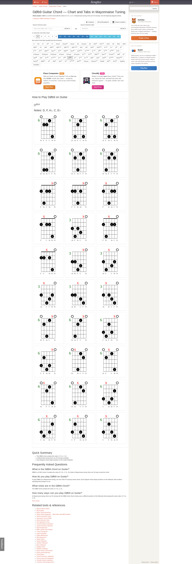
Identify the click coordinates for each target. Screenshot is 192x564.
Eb (69, 36)
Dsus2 (58, 44)
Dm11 (119, 58)
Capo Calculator (41, 533)
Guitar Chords (43, 6)
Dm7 (53, 51)
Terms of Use (145, 562)
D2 (90, 44)
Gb (78, 36)
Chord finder (40, 554)
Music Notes (40, 510)
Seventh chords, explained (45, 560)
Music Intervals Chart (43, 520)
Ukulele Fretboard (42, 543)
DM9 (43, 61)
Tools (45, 2)
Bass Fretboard (41, 545)
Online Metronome (42, 535)
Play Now (144, 68)
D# (96, 36)
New (37, 2)
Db (65, 36)
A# (114, 36)
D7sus (112, 54)
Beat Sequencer (41, 537)
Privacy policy (154, 562)
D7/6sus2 (36, 54)
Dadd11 (122, 61)
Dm (38, 44)
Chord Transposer (42, 531)
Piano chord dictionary (43, 552)
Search (67, 28)
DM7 (47, 51)
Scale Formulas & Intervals (45, 526)
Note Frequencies (42, 527)
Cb (60, 36)
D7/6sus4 (45, 54)
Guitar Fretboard (41, 541)
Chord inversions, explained (45, 556)
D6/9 (124, 44)
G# (109, 36)
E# (101, 36)
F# (105, 36)
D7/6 (117, 51)
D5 (78, 44)
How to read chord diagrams (45, 558)
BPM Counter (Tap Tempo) (45, 529)
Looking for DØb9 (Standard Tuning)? (44, 18)
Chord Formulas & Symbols (45, 524)
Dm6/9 (102, 61)
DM (35, 47)
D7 (41, 47)
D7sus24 (76, 54)
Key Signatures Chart (43, 522)
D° (52, 44)
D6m (118, 44)
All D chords (35, 501)
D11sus (86, 61)
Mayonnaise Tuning (55, 6)
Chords (35, 6)
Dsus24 (84, 44)
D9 (108, 61)
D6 (113, 44)
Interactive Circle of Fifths (44, 518)
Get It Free (49, 87)
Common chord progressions (45, 562)
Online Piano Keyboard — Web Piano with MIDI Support (53, 514)
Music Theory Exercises (44, 512)
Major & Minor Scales (43, 508)
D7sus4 (61, 54)
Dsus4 (72, 44)
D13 (115, 61)
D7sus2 (69, 54)
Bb (87, 36)
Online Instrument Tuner (44, 516)
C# (92, 36)
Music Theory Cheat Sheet (45, 550)
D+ (43, 44)
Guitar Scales (41, 539)
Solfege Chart (41, 547)
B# (118, 36)
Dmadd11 (36, 65)
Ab (83, 36)
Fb (74, 36)
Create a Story (144, 38)
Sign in (156, 2)
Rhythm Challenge (42, 549)
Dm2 (108, 44)
